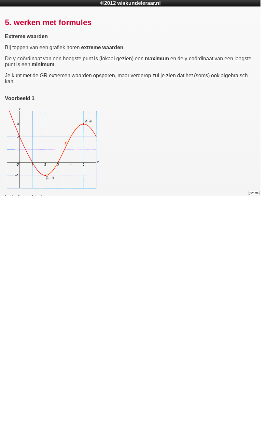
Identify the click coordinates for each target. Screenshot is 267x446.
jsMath (254, 193)
